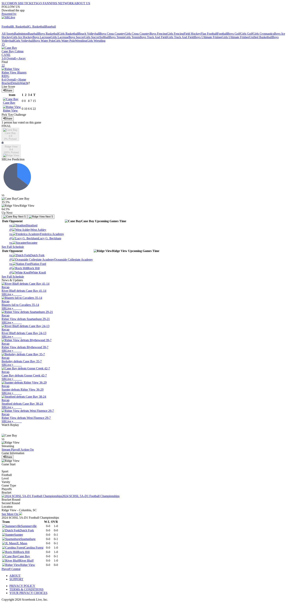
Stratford (23, 225)
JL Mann (21, 543)
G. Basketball (36, 26)
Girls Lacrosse (60, 37)
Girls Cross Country (137, 33)
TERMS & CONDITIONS (26, 589)
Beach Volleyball (89, 33)
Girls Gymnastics (263, 33)
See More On (10, 514)
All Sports (8, 33)
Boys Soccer (76, 37)
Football (7, 26)
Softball (104, 37)
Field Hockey (192, 33)
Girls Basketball (68, 33)
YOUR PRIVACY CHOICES (28, 593)
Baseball (50, 26)
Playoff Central (11, 569)
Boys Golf (233, 33)
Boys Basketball (48, 33)
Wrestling (81, 40)
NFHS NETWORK (61, 3)
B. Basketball (20, 26)
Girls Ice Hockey (22, 37)
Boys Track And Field (153, 37)
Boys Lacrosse (42, 37)
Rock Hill (24, 268)
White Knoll (27, 272)
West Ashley (27, 229)
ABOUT (15, 575)
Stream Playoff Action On (18, 449)
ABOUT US (82, 3)
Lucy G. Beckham (35, 238)
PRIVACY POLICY (22, 586)
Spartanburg (27, 539)
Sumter (18, 534)
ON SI (16, 3)
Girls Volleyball (24, 40)
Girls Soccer (92, 37)
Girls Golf (246, 33)
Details (15, 83)
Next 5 (21, 216)
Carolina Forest (33, 547)
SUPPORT (16, 579)
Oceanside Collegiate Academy (51, 259)
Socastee (23, 242)
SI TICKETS (29, 3)
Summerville (29, 526)
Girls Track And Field (180, 37)
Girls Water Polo (64, 40)
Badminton (21, 33)
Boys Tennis (117, 37)
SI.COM (7, 3)
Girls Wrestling (96, 40)
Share (8, 90)
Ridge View (27, 565)
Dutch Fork (26, 255)
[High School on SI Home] (17, 23)
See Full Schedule (13, 246)
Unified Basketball (260, 37)
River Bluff (26, 560)
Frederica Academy (36, 234)
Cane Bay (24, 556)
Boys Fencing (158, 33)
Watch (24, 83)
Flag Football (209, 33)
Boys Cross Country (112, 33)
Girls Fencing (175, 33)
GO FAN (43, 3)
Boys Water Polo (44, 40)
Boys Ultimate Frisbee (208, 37)
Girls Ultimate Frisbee (235, 37)
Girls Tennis (132, 37)
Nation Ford (27, 264)
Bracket (6, 83)
